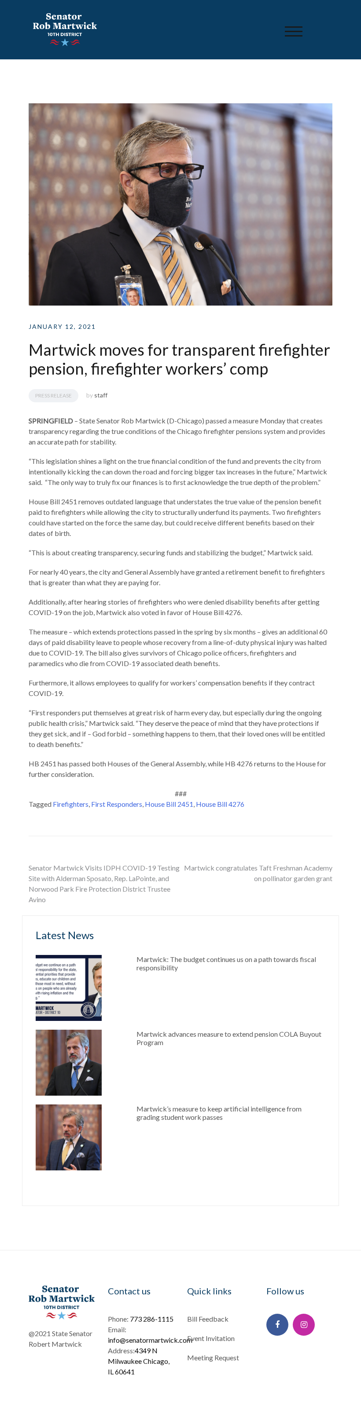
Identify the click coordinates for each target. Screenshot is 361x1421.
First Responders (116, 804)
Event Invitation (211, 1338)
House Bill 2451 (169, 804)
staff (100, 395)
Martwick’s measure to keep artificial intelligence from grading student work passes (219, 1112)
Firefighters (70, 804)
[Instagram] (304, 1325)
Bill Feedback (207, 1319)
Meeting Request (213, 1357)
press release (53, 395)
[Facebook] (277, 1325)
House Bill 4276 (220, 804)
